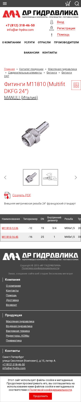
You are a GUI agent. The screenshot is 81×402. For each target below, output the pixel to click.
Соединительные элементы (25, 72)
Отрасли (44, 42)
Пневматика (14, 340)
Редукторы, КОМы (17, 335)
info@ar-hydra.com (20, 30)
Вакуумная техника (18, 330)
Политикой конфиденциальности (50, 389)
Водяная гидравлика (19, 326)
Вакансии (31, 52)
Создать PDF (21, 195)
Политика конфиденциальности (40, 268)
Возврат (11, 304)
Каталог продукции (31, 69)
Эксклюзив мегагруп (61, 273)
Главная (9, 69)
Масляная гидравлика (62, 69)
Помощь (11, 295)
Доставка (12, 300)
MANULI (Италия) (21, 97)
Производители (66, 42)
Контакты (49, 52)
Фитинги (52, 72)
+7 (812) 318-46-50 (20, 25)
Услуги (29, 42)
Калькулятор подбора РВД (76, 85)
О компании (11, 42)
